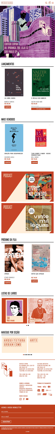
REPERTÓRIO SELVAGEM (38, 98)
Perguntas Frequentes (25, 389)
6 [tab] (31, 354)
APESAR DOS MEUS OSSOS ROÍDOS (39, 274)
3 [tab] (26, 354)
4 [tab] (28, 354)
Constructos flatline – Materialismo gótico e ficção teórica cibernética (13, 99)
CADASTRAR (6, 422)
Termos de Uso (23, 392)
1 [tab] (26, 325)
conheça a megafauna (25, 385)
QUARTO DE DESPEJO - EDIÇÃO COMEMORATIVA (14, 154)
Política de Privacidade (26, 390)
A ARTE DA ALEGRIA (10, 274)
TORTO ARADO (35, 153)
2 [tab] (28, 325)
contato (21, 387)
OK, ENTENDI (27, 431)
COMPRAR (8, 107)
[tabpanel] (14, 311)
